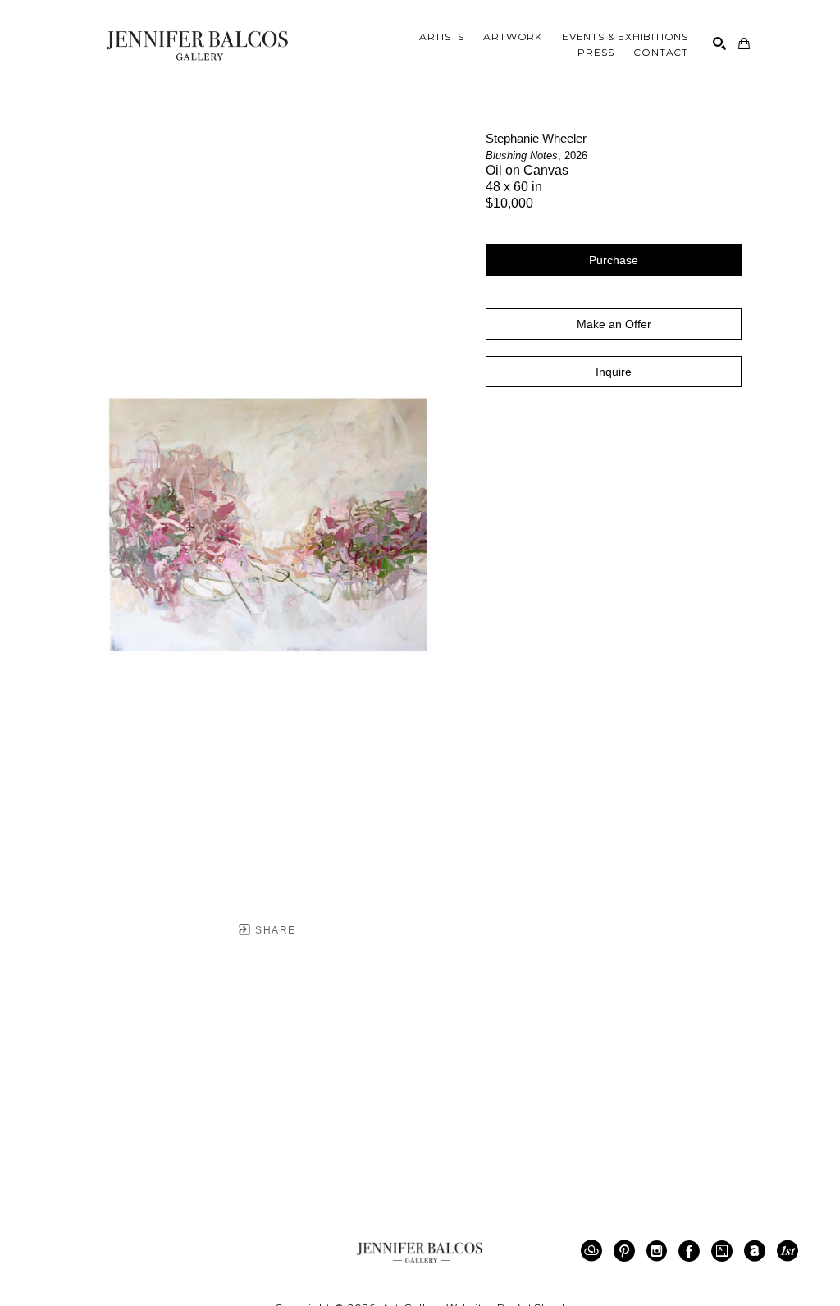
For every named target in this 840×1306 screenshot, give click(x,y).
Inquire (614, 371)
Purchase (613, 260)
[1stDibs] (787, 1251)
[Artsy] (724, 1251)
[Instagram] (659, 1251)
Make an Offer (614, 324)
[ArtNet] (757, 1251)
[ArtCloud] (594, 1251)
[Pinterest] (627, 1251)
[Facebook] (691, 1251)
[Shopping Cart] (744, 43)
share (273, 930)
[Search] (719, 43)
